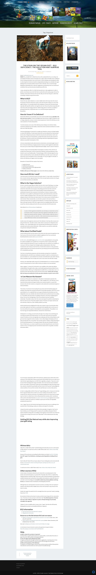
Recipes (67, 212)
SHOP (48, 1)
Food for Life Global (53, 454)
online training (74, 331)
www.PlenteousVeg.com (31, 207)
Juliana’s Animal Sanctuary (42, 397)
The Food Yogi (33, 71)
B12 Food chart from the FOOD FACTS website (32, 511)
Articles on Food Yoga (70, 203)
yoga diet (72, 345)
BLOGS (52, 1)
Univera (76, 340)
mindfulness (71, 331)
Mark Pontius (72, 330)
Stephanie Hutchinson (72, 340)
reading (77, 337)
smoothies (76, 339)
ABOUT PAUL (42, 1)
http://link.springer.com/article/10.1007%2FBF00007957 (32, 528)
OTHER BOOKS (75, 1)
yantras (67, 345)
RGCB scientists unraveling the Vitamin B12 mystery (33, 520)
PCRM (26, 493)
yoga (69, 345)
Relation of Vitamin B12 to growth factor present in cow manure (36, 517)
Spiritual (68, 217)
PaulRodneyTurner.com (28, 75)
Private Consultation (27, 553)
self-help (72, 339)
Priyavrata (70, 335)
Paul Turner (71, 334)
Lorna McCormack (68, 330)
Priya (67, 336)
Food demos (70, 323)
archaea (39, 109)
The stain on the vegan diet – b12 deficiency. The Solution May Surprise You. (40, 67)
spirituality (67, 340)
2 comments (48, 71)
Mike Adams (24, 240)
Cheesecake (75, 321)
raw (75, 335)
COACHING (59, 1)
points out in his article (39, 240)
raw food (73, 337)
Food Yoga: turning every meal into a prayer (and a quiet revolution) (72, 189)
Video (67, 221)
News (67, 210)
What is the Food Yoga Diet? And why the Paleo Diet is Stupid (71, 194)
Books (67, 205)
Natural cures (69, 208)
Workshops (68, 223)
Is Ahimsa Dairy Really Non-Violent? (48, 467)
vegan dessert (73, 342)
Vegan (67, 219)
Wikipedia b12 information (28, 513)
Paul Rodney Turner (70, 38)
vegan (68, 342)
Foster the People (76, 327)
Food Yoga (72, 325)
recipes (69, 339)
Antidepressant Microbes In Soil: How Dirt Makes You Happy (37, 524)
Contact (27, 555)
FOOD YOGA (66, 1)
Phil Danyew (75, 334)
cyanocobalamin (39, 236)
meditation (67, 331)
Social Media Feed (27, 554)
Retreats (68, 214)
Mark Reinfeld (76, 330)
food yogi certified (71, 327)
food (67, 323)
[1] (43, 278)
